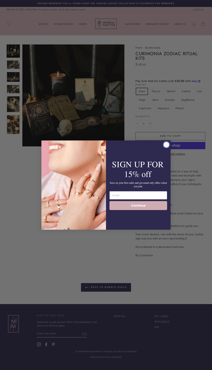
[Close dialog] (166, 145)
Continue (138, 205)
